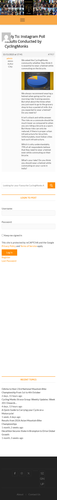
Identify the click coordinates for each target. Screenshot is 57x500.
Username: (7, 208)
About (20, 494)
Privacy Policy (9, 246)
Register (6, 257)
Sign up (42, 478)
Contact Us (34, 494)
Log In (9, 252)
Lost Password (9, 260)
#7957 (51, 54)
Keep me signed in (13, 235)
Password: (7, 222)
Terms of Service (28, 246)
